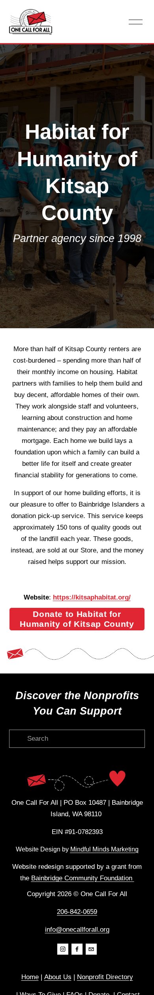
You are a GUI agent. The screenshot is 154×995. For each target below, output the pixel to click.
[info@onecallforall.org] (91, 949)
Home (30, 977)
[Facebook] (77, 949)
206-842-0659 (77, 912)
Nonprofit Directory (105, 977)
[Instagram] (62, 949)
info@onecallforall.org (77, 929)
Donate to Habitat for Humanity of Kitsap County (77, 619)
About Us (57, 977)
